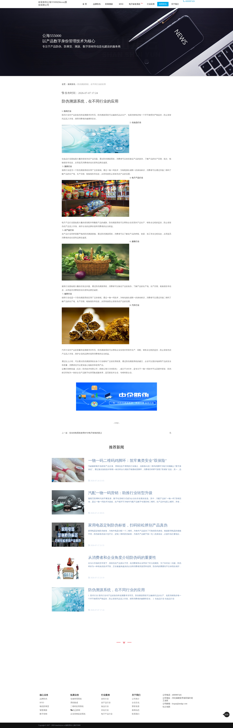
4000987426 (190, 1)
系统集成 (74, 703)
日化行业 (105, 710)
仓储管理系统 (76, 699)
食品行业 (105, 706)
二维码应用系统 (77, 706)
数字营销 (43, 714)
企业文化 (135, 703)
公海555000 (66, 369)
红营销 (76, 710)
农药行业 (105, 699)
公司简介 (135, 699)
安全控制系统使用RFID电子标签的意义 (85, 433)
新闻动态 (135, 710)
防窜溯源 (109, 4)
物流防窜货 (44, 706)
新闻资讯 (163, 4)
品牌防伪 (97, 4)
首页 (64, 84)
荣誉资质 (135, 706)
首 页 (85, 4)
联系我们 (135, 714)
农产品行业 (106, 703)
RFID (121, 4)
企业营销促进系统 (77, 714)
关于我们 (175, 4)
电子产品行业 (106, 714)
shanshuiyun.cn (60, 725)
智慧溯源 (43, 710)
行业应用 (151, 4)
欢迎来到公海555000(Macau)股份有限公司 (52, 3)
